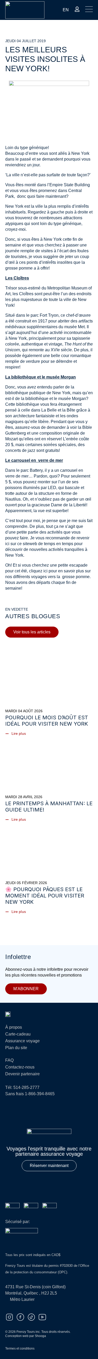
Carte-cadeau (18, 1034)
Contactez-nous (19, 1067)
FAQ (9, 1060)
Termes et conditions (19, 1348)
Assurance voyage (22, 1041)
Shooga (40, 1336)
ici (46, 571)
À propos (13, 1027)
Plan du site (16, 1048)
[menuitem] (65, 10)
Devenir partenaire (22, 1074)
